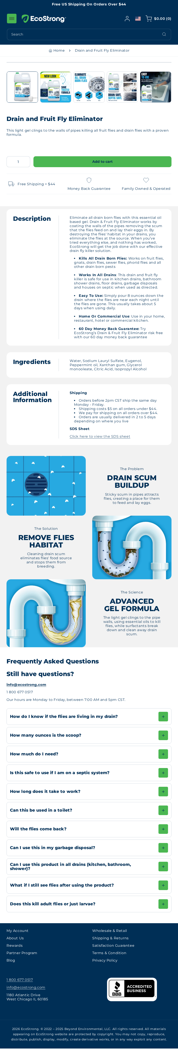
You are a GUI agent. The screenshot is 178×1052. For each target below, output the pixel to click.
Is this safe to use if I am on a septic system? (59, 772)
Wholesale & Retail (109, 931)
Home (59, 50)
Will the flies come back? (38, 828)
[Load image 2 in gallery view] (55, 87)
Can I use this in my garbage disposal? (52, 847)
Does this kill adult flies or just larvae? (53, 903)
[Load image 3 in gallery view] (89, 87)
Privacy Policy (104, 960)
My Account (18, 931)
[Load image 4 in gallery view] (122, 87)
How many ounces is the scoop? (45, 735)
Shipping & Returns (110, 938)
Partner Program (22, 953)
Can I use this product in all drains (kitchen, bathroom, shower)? (70, 866)
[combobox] (89, 34)
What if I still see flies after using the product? (62, 885)
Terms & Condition (109, 953)
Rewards (15, 945)
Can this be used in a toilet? (41, 810)
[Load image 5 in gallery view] (155, 87)
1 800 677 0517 (20, 980)
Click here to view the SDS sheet (100, 436)
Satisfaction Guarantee (113, 945)
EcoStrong (30, 1029)
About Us (15, 938)
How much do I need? (34, 753)
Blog (11, 960)
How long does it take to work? (45, 791)
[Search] (164, 34)
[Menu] (11, 18)
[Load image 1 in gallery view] (22, 87)
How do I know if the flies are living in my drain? (64, 716)
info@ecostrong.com (26, 685)
